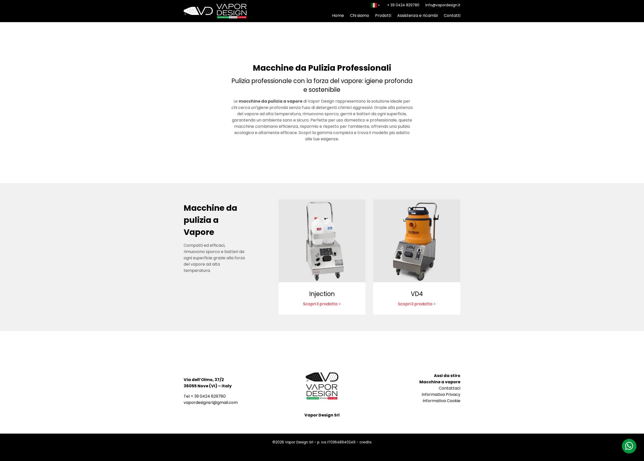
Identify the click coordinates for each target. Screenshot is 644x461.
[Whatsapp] (629, 446)
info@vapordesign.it (442, 5)
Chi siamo (359, 15)
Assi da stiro (447, 376)
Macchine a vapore (439, 382)
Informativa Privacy (441, 394)
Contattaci (449, 388)
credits (365, 442)
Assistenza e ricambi (417, 15)
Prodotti (383, 15)
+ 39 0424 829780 (403, 5)
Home (338, 15)
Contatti (452, 15)
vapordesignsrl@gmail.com (211, 402)
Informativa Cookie (441, 401)
